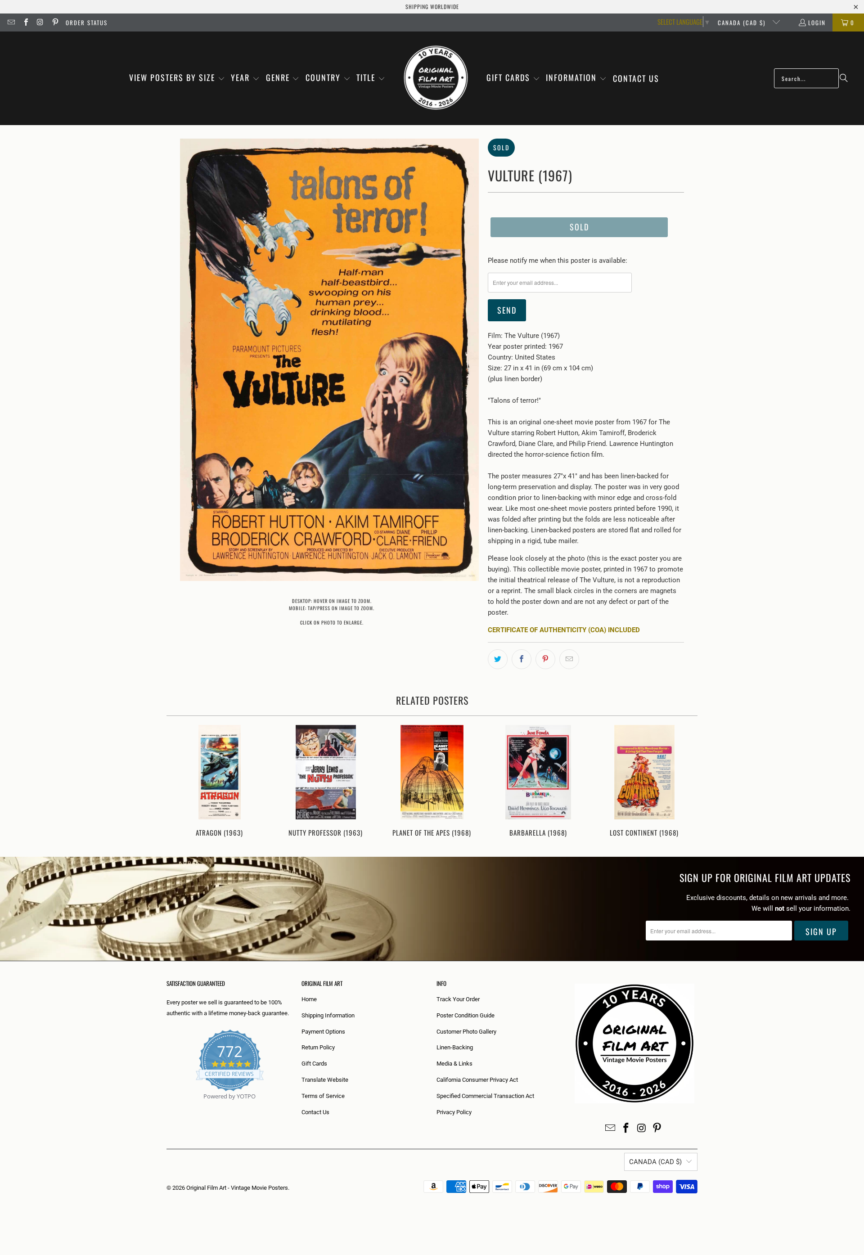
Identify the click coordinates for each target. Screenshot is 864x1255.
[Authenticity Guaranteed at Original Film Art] (167, 1106)
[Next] (684, 782)
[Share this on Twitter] (498, 659)
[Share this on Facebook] (521, 659)
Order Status (87, 22)
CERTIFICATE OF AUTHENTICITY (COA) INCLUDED (564, 630)
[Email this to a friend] (569, 659)
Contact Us (315, 1112)
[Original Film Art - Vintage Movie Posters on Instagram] (40, 22)
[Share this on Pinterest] (545, 659)
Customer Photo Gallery (466, 1031)
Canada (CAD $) (743, 22)
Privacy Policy (454, 1112)
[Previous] (179, 782)
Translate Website (325, 1079)
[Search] (843, 78)
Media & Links (454, 1063)
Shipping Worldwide (432, 6)
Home (309, 999)
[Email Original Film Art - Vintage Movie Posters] (11, 22)
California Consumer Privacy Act (477, 1079)
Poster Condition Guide (465, 1015)
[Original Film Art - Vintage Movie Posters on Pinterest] (54, 22)
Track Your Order (458, 999)
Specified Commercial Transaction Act (485, 1096)
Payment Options (323, 1031)
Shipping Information (328, 1015)
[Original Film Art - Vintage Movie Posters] (435, 78)
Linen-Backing (454, 1047)
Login (817, 22)
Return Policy (318, 1047)
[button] (177, 78)
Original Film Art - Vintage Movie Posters (237, 1187)
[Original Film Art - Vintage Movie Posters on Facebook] (25, 22)
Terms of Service (323, 1096)
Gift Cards (314, 1063)
